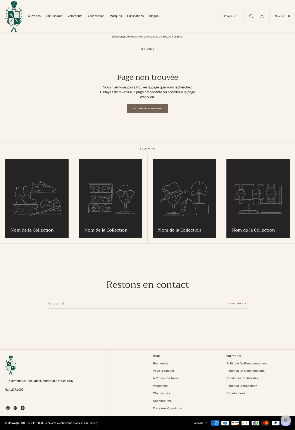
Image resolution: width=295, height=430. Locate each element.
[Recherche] (251, 16)
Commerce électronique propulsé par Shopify (70, 423)
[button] (262, 16)
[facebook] (7, 408)
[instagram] (22, 408)
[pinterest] (15, 408)
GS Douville (28, 423)
